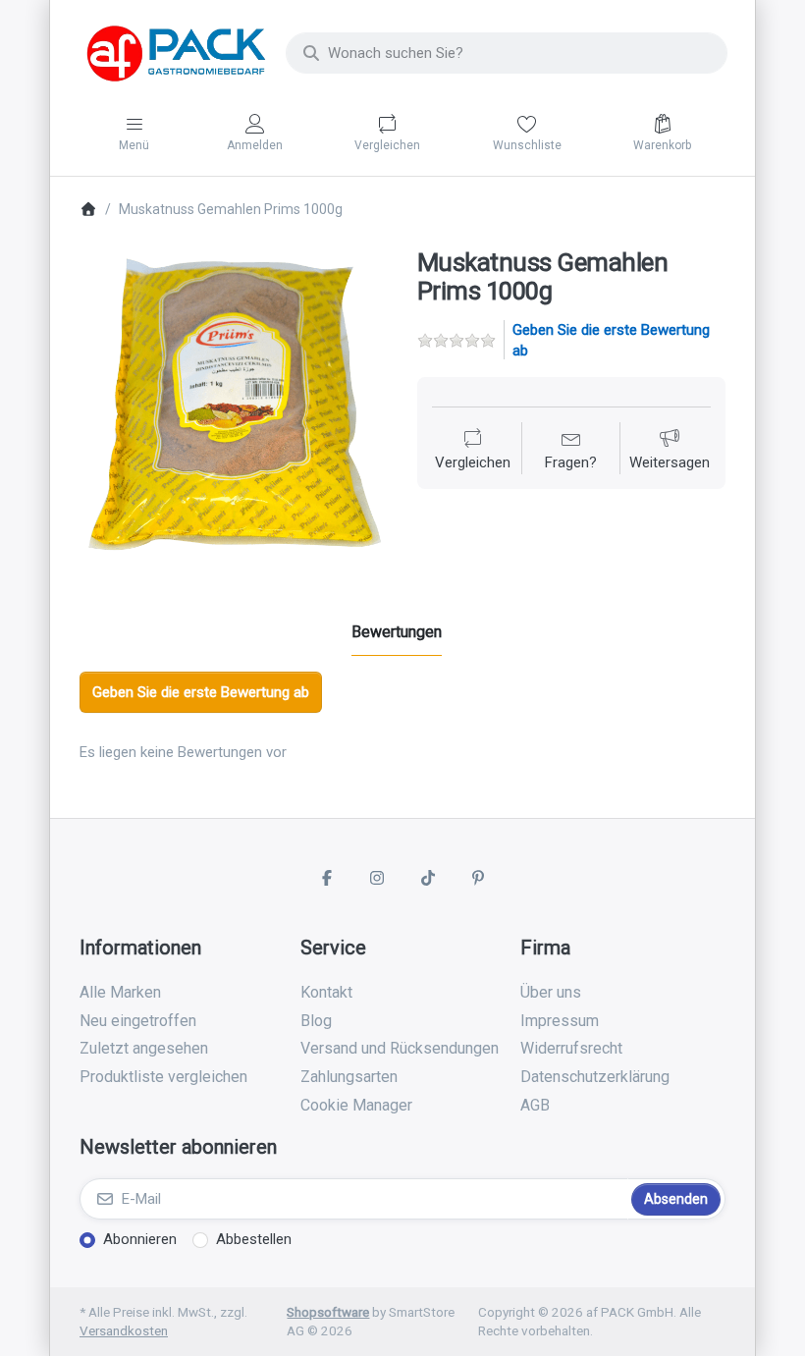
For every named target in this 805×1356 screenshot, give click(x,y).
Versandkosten (124, 1330)
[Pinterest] (479, 877)
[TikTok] (428, 877)
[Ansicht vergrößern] (234, 402)
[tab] (396, 632)
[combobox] (506, 53)
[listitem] (234, 402)
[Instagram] (377, 877)
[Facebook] (327, 877)
